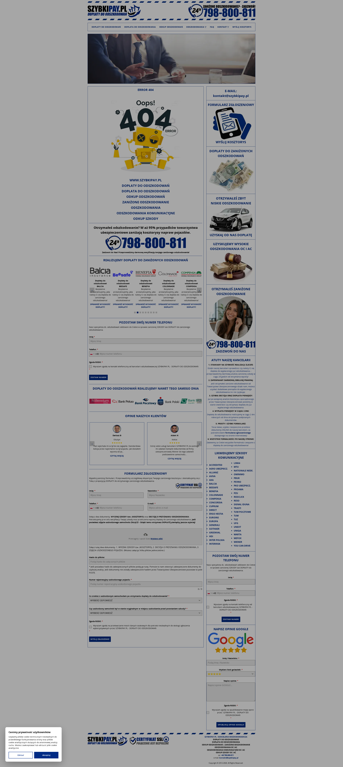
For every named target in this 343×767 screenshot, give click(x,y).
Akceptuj (46, 755)
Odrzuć (20, 755)
